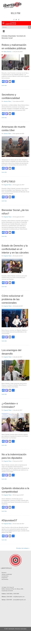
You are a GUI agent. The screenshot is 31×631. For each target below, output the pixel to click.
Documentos (5, 579)
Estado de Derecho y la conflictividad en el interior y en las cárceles (15, 249)
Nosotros (4, 572)
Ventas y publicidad (7, 574)
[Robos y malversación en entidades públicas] (15, 62)
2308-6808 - (9, 599)
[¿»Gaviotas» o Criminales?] (15, 422)
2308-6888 (9, 593)
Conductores (5, 576)
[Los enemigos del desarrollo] (15, 370)
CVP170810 (8, 181)
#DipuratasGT (9, 520)
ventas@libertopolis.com (19, 599)
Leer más (4, 85)
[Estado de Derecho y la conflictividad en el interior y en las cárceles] (12, 265)
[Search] (29, 27)
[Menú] (4, 31)
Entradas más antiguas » (22, 548)
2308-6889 (16, 593)
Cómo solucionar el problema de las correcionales (12, 299)
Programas (4, 577)
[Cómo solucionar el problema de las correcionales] (15, 318)
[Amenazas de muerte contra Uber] (15, 146)
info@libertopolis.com (18, 596)
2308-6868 (9, 596)
